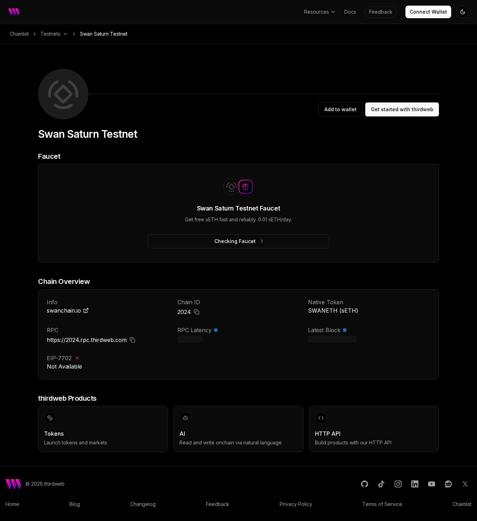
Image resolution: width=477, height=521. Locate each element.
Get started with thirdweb (402, 109)
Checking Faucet (235, 241)
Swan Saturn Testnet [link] (103, 34)
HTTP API (327, 433)
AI (182, 433)
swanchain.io (64, 310)
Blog (74, 504)
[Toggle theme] (463, 12)
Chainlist (19, 34)
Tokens (54, 433)
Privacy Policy (296, 504)
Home (12, 504)
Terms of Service (382, 504)
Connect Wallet (428, 12)
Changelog (143, 504)
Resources (316, 12)
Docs (350, 12)
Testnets (50, 34)
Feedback (380, 12)
